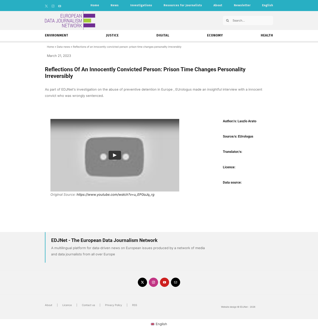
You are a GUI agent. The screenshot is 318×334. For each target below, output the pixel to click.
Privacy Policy (113, 305)
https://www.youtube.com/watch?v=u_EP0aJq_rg (115, 194)
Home (50, 46)
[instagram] (53, 6)
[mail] (175, 282)
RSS (134, 305)
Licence (67, 305)
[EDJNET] (70, 13)
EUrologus (245, 136)
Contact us (88, 305)
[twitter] (46, 6)
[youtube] (59, 6)
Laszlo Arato (247, 121)
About (48, 305)
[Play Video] (115, 155)
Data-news (63, 46)
